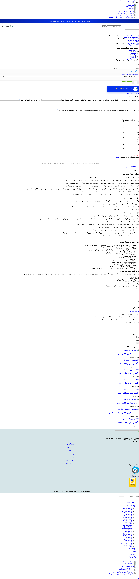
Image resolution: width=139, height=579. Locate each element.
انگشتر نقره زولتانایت (127, 526)
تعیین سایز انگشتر (69, 454)
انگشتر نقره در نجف (127, 520)
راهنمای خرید (69, 463)
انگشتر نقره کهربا (128, 536)
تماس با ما (69, 453)
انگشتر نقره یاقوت (128, 545)
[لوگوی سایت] (132, 29)
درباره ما (69, 450)
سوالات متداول (70, 457)
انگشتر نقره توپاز (128, 516)
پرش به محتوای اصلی (125, 0)
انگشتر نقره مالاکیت (127, 542)
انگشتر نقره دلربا (128, 522)
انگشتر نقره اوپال (128, 513)
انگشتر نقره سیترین (127, 529)
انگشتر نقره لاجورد (128, 540)
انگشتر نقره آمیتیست (127, 509)
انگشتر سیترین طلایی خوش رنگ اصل (124, 413)
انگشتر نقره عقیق (128, 531)
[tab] (133, 166)
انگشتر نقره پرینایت (127, 514)
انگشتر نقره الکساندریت (126, 511)
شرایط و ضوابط (69, 444)
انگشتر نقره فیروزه (127, 532)
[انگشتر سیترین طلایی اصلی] (131, 389)
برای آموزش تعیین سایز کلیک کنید (129, 74)
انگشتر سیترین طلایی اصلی (128, 393)
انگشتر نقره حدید (128, 519)
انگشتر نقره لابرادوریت (126, 539)
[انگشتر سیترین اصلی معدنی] (131, 419)
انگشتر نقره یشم (128, 546)
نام (138, 337)
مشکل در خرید (69, 460)
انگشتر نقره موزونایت (127, 543)
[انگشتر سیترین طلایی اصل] (131, 350)
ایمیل (137, 340)
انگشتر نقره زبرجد (128, 523)
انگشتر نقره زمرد (128, 525)
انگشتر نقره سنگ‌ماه (127, 528)
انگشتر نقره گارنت (128, 537)
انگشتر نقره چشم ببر (127, 517)
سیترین (118, 157)
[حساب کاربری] (15, 26)
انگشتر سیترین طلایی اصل (128, 354)
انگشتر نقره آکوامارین (127, 508)
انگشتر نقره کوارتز (128, 534)
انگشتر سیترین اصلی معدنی (128, 422)
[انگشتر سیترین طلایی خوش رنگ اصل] (128, 409)
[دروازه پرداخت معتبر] (132, 486)
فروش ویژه (69, 447)
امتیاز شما (136, 322)
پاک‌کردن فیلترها (134, 311)
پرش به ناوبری (135, 0)
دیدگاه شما (135, 334)
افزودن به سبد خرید (126, 81)
